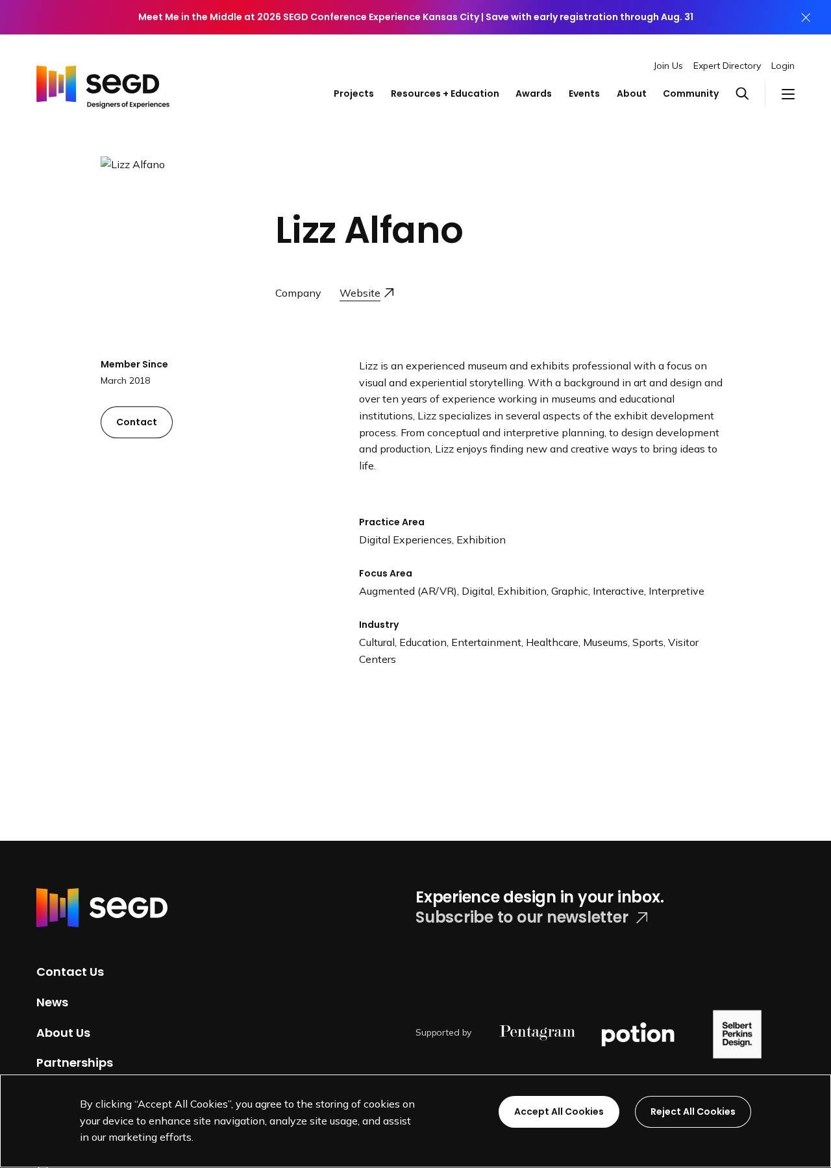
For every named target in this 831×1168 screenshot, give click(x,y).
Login (783, 65)
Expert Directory (727, 65)
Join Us (668, 65)
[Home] (102, 82)
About (632, 93)
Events (584, 93)
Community (691, 93)
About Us (63, 1032)
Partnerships (74, 1062)
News (52, 1002)
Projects (354, 93)
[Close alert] (805, 17)
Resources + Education (445, 93)
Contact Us (70, 971)
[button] (750, 94)
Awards (533, 93)
